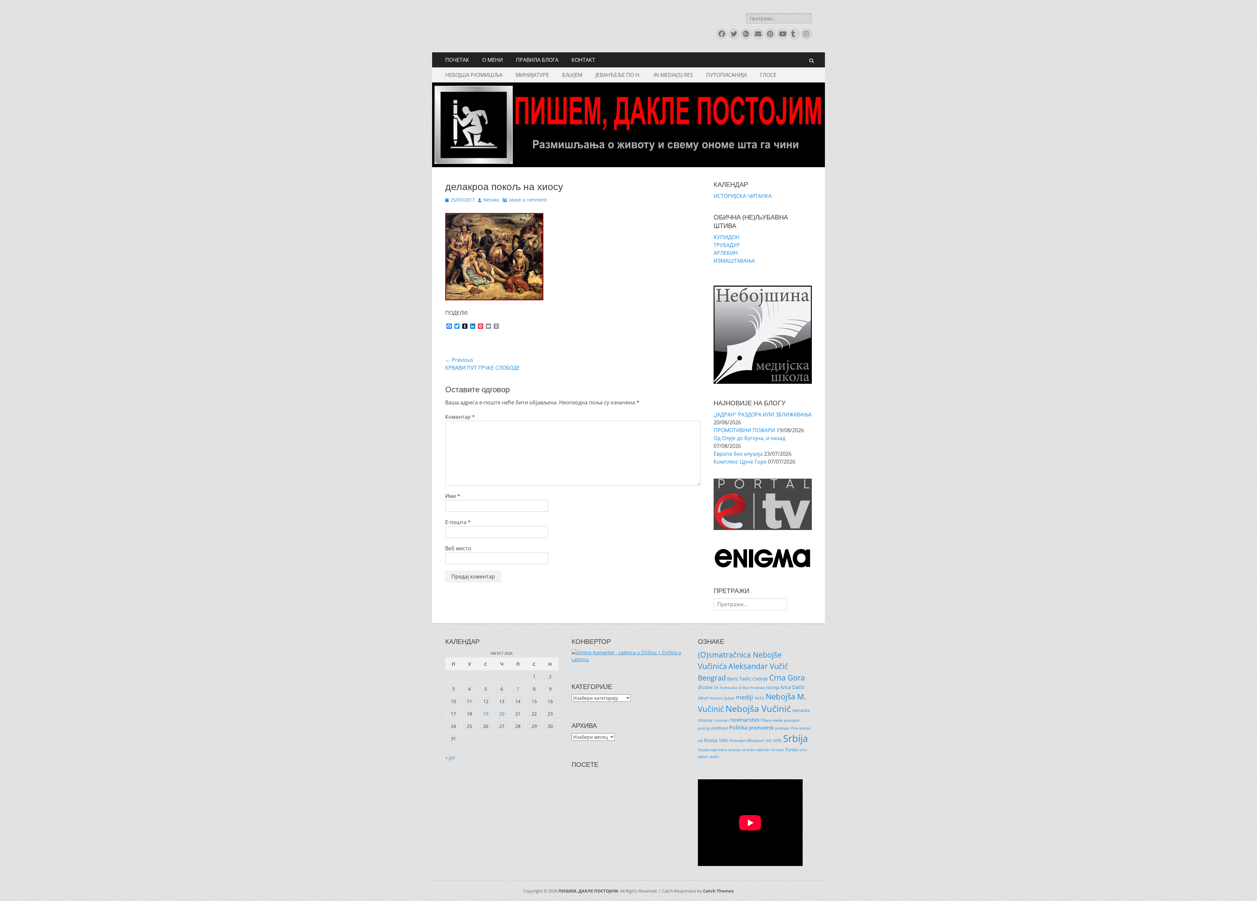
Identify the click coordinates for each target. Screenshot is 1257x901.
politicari (719, 728)
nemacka (801, 710)
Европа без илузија (738, 453)
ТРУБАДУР (727, 245)
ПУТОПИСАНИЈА (726, 75)
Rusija (711, 740)
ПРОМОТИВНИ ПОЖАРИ (744, 430)
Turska (791, 749)
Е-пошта (458, 522)
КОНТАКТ (583, 59)
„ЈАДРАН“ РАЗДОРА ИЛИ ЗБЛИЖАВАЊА (762, 414)
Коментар (460, 416)
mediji (744, 697)
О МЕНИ (492, 59)
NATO (759, 698)
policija (704, 728)
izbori (703, 698)
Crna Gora (787, 677)
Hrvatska (757, 687)
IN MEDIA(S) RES (673, 75)
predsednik (761, 727)
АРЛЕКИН (726, 252)
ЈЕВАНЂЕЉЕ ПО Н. (618, 75)
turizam (777, 750)
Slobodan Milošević (746, 740)
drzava (705, 687)
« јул (450, 757)
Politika (738, 727)
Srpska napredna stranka (719, 749)
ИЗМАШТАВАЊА (734, 260)
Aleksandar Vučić (758, 666)
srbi (777, 740)
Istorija (772, 687)
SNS (768, 740)
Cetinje (760, 679)
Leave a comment (528, 200)
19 (485, 714)
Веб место (458, 548)
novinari (721, 720)
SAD (723, 740)
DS (716, 687)
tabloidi (762, 750)
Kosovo (716, 698)
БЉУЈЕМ (572, 75)
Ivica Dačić (792, 687)
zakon (703, 756)
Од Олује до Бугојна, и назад (749, 438)
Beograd (712, 677)
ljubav (729, 698)
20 (501, 714)
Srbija (795, 738)
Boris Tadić (739, 679)
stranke (748, 750)
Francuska (728, 687)
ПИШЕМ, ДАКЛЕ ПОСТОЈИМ (588, 891)
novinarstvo (744, 719)
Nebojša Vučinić (758, 709)
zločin (714, 756)
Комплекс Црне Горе (740, 461)
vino (803, 749)
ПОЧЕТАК (457, 59)
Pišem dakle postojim (780, 720)
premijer (782, 728)
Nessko (491, 200)
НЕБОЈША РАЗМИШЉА (473, 75)
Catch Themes (718, 891)
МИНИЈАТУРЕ (532, 75)
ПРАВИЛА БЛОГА (537, 59)
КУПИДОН (726, 237)
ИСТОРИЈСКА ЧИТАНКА (743, 196)
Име (452, 496)
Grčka (743, 687)
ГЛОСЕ (768, 75)
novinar (705, 720)
